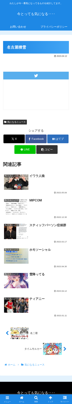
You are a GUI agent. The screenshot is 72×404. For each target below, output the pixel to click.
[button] (47, 149)
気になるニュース (16, 122)
